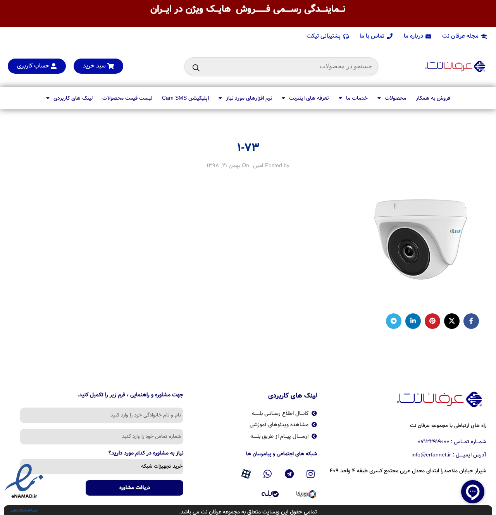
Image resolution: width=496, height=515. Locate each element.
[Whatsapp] (267, 473)
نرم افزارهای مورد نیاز (249, 98)
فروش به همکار (433, 98)
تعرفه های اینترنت (309, 98)
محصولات (395, 98)
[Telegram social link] (393, 321)
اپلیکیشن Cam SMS (185, 98)
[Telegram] (289, 473)
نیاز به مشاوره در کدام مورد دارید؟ (145, 453)
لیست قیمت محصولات (127, 98)
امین (258, 165)
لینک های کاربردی (73, 98)
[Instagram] (310, 473)
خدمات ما (357, 98)
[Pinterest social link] (432, 321)
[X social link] (452, 321)
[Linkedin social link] (413, 321)
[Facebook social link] (471, 321)
